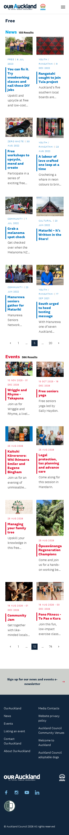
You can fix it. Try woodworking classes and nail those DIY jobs (18, 79)
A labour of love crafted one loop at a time (49, 163)
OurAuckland (12, 708)
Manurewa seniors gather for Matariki (16, 303)
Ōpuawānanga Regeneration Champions (50, 550)
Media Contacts (48, 708)
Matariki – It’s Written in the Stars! (50, 235)
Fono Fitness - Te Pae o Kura (50, 617)
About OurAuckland (17, 751)
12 (34, 647)
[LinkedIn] (37, 793)
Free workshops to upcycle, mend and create (18, 159)
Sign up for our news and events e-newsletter (32, 681)
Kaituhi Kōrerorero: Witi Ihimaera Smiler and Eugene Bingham (18, 462)
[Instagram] (16, 793)
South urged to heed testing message (49, 310)
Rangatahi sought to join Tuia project (50, 78)
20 (50, 343)
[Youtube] (27, 793)
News (7, 716)
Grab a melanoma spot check (16, 233)
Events (8, 724)
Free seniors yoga (48, 393)
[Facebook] (6, 793)
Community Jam (16, 617)
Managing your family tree (16, 528)
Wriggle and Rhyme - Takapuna (17, 394)
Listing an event (14, 731)
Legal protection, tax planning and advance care (49, 463)
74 (50, 647)
